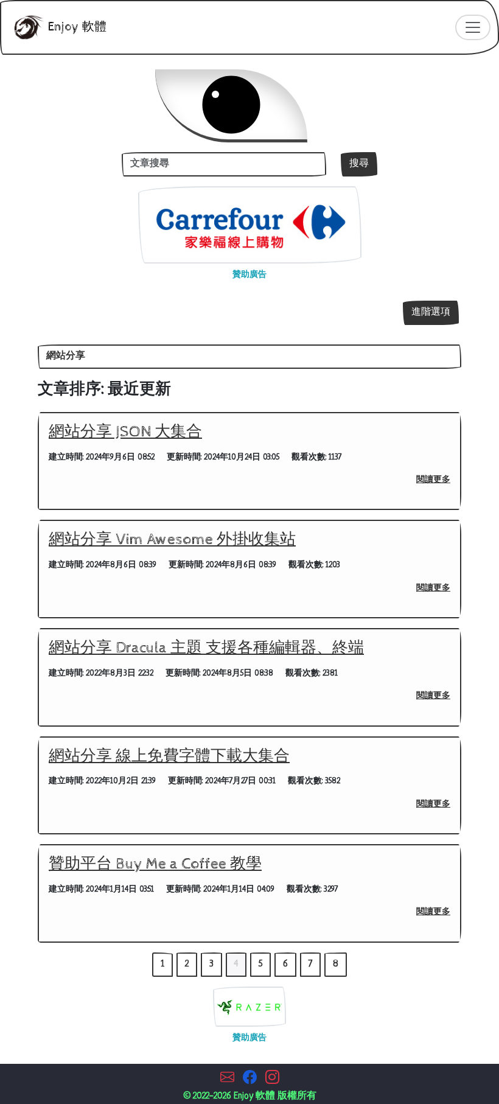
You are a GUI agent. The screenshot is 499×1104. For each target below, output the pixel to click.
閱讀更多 (433, 479)
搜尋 (359, 164)
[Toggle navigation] (472, 27)
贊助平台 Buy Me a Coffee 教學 (155, 864)
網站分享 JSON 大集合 (125, 432)
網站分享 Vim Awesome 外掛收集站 (172, 540)
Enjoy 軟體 (75, 27)
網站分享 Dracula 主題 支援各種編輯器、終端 (206, 648)
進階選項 (430, 312)
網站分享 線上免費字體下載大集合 (169, 756)
